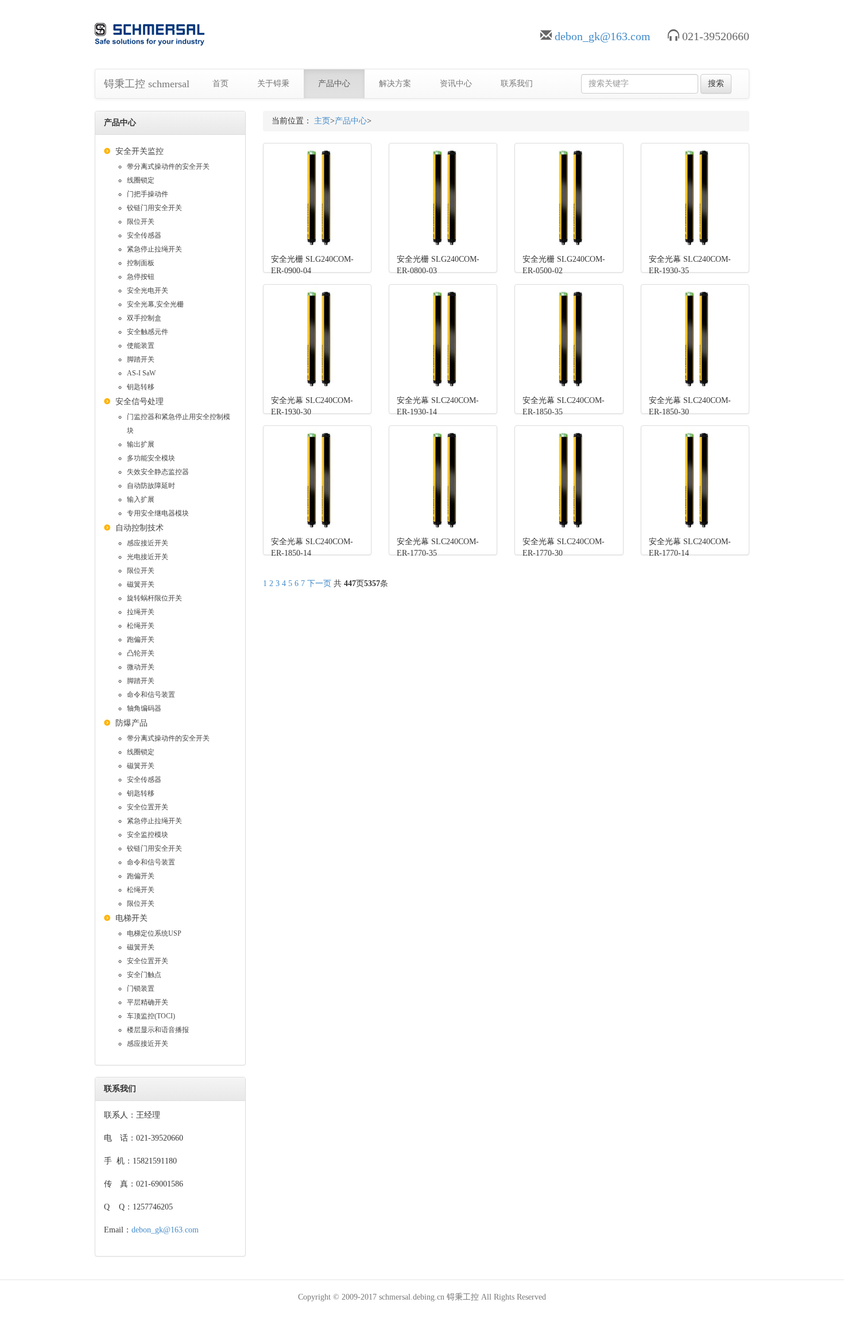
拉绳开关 (140, 612)
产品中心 (334, 83)
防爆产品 (131, 723)
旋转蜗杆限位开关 (154, 598)
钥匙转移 (140, 387)
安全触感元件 (147, 332)
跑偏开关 (140, 639)
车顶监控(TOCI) (151, 1016)
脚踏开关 (140, 359)
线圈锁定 (140, 180)
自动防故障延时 (151, 486)
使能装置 (140, 346)
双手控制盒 (144, 318)
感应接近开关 (147, 543)
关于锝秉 (273, 83)
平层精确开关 (147, 1002)
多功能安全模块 (151, 458)
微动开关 (140, 667)
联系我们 (517, 83)
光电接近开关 (147, 557)
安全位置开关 (147, 807)
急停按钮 (140, 277)
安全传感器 (144, 235)
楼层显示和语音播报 (158, 1030)
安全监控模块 (147, 835)
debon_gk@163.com (603, 36)
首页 (220, 83)
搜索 (716, 83)
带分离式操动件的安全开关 (168, 166)
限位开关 (140, 222)
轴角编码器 (144, 708)
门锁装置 (140, 988)
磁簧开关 (140, 584)
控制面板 (140, 263)
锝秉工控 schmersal (146, 84)
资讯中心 (456, 83)
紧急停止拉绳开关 (154, 249)
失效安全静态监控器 (158, 472)
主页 (322, 121)
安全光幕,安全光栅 (155, 304)
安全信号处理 (139, 401)
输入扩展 (140, 499)
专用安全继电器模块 (158, 513)
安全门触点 (144, 975)
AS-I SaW (141, 373)
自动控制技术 (139, 528)
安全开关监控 (139, 151)
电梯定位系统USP (154, 933)
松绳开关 (140, 626)
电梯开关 (131, 918)
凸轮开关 (140, 653)
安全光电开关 (147, 290)
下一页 (319, 583)
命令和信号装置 (151, 695)
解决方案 (395, 83)
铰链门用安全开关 (154, 208)
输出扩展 (140, 444)
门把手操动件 (147, 194)
